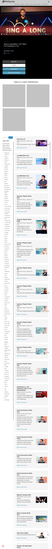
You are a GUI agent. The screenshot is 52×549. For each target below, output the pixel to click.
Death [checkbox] (5, 242)
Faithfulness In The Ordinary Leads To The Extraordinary (24, 388)
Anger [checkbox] (5, 162)
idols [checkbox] (5, 368)
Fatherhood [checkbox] (6, 279)
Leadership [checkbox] (6, 394)
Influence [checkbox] (6, 370)
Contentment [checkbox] (7, 226)
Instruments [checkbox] (7, 378)
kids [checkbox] (5, 390)
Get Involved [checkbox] (7, 313)
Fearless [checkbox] (6, 287)
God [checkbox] (5, 319)
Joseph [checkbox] (6, 386)
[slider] (20, 34)
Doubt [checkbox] (5, 251)
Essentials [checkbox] (6, 263)
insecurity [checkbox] (6, 372)
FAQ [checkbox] (5, 275)
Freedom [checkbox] (6, 298)
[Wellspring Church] (8, 2)
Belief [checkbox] (5, 175)
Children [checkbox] (6, 198)
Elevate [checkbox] (6, 257)
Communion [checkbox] (7, 208)
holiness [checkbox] (6, 357)
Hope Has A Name (22, 533)
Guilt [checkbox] (5, 344)
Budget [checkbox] (6, 194)
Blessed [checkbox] (6, 183)
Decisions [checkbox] (6, 246)
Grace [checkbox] (5, 329)
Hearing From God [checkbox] (7, 351)
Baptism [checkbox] (6, 173)
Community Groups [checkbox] (7, 213)
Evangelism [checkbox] (7, 265)
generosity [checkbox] (6, 309)
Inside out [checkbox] (6, 374)
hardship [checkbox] (6, 348)
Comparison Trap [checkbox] (7, 218)
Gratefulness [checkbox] (7, 331)
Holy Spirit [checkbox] (6, 359)
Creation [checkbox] (6, 234)
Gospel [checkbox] (6, 327)
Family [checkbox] (5, 273)
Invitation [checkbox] (6, 380)
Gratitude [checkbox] (6, 333)
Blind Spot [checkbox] (6, 185)
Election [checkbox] (6, 255)
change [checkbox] (6, 196)
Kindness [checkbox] (6, 392)
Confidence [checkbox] (6, 224)
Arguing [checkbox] (6, 165)
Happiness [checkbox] (6, 346)
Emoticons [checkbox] (6, 259)
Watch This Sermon (22, 147)
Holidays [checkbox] (6, 355)
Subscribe (14, 69)
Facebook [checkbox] (6, 267)
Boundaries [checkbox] (6, 187)
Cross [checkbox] (5, 236)
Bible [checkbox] (5, 181)
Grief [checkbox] (5, 335)
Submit (10, 137)
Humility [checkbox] (6, 366)
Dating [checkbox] (5, 238)
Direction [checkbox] (6, 250)
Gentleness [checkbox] (7, 311)
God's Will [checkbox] (6, 325)
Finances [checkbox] (6, 291)
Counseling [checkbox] (6, 230)
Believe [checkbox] (6, 177)
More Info (7, 53)
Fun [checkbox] (5, 306)
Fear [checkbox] (5, 285)
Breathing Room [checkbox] (6, 192)
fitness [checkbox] (5, 293)
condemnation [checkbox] (7, 222)
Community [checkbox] (7, 210)
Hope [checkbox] (5, 361)
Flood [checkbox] (5, 294)
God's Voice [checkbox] (7, 323)
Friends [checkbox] (6, 300)
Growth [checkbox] (6, 339)
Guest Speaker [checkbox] (6, 342)
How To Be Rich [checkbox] (6, 364)
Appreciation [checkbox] (7, 164)
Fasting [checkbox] (6, 277)
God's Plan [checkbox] (6, 321)
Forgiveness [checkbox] (7, 296)
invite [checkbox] (5, 382)
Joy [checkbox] (5, 388)
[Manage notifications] (3, 546)
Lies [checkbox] (5, 397)
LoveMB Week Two (23, 155)
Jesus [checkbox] (5, 384)
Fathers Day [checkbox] (7, 283)
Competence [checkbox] (7, 220)
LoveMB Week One (23, 176)
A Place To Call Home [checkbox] (6, 153)
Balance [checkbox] (6, 171)
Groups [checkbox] (6, 337)
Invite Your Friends (14, 72)
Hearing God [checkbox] (7, 353)
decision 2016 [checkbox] (7, 244)
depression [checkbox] (6, 248)
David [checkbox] (5, 240)
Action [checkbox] (5, 156)
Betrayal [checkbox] (6, 179)
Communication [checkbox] (7, 206)
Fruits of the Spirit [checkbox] (7, 303)
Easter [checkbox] (5, 253)
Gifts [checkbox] (5, 315)
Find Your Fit (21, 139)
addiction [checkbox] (6, 158)
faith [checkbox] (5, 269)
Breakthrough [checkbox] (7, 189)
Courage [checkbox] (6, 232)
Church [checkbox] (6, 202)
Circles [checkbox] (6, 204)
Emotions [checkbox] (6, 261)
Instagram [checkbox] (6, 376)
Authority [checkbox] (6, 169)
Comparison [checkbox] (7, 215)
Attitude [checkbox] (6, 167)
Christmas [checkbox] (6, 200)
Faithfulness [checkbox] (7, 271)
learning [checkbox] (6, 395)
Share (14, 65)
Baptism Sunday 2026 (24, 495)
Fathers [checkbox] (6, 281)
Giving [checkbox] (5, 317)
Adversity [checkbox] (6, 160)
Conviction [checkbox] (6, 228)
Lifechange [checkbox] (6, 399)
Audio (14, 61)
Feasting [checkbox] (6, 289)
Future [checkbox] (5, 308)
